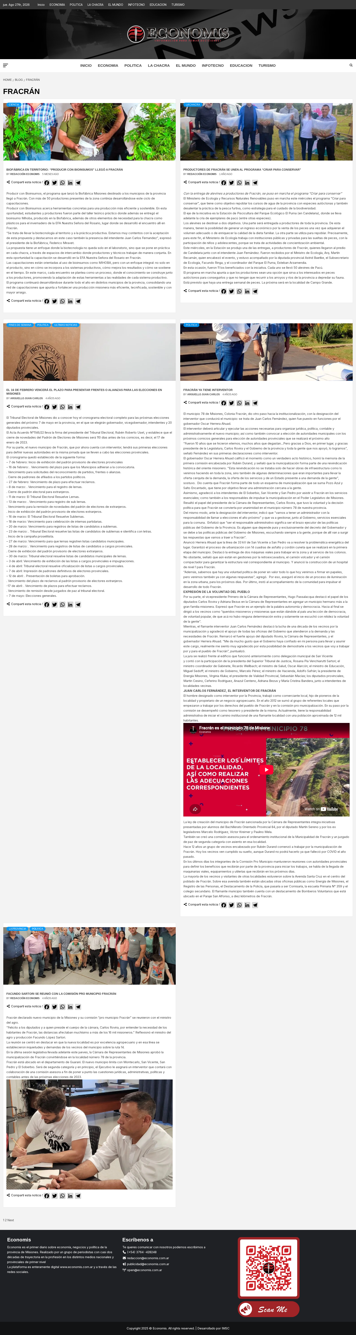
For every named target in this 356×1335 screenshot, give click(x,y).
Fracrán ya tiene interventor (208, 390)
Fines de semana (20, 325)
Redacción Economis (25, 174)
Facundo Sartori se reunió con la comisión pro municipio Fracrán (61, 993)
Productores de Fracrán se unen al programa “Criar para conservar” (242, 169)
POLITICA (76, 4)
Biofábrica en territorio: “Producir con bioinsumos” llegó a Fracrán (64, 169)
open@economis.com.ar (144, 1270)
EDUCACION (158, 4)
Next (10, 1220)
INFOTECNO (136, 4)
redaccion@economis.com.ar (147, 1258)
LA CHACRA (95, 4)
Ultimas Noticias (65, 325)
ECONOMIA (57, 4)
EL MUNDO (115, 4)
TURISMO (178, 4)
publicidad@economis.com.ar (147, 1264)
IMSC (225, 1328)
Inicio (41, 4)
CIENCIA (14, 104)
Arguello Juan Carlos (26, 398)
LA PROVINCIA (17, 928)
